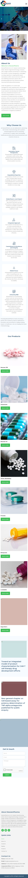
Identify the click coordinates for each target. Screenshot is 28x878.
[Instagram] (9, 830)
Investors (3, 843)
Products (3, 848)
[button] (26, 4)
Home (2, 839)
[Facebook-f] (2, 830)
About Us (3, 841)
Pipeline (3, 846)
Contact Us (4, 851)
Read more (5, 371)
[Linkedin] (5, 830)
